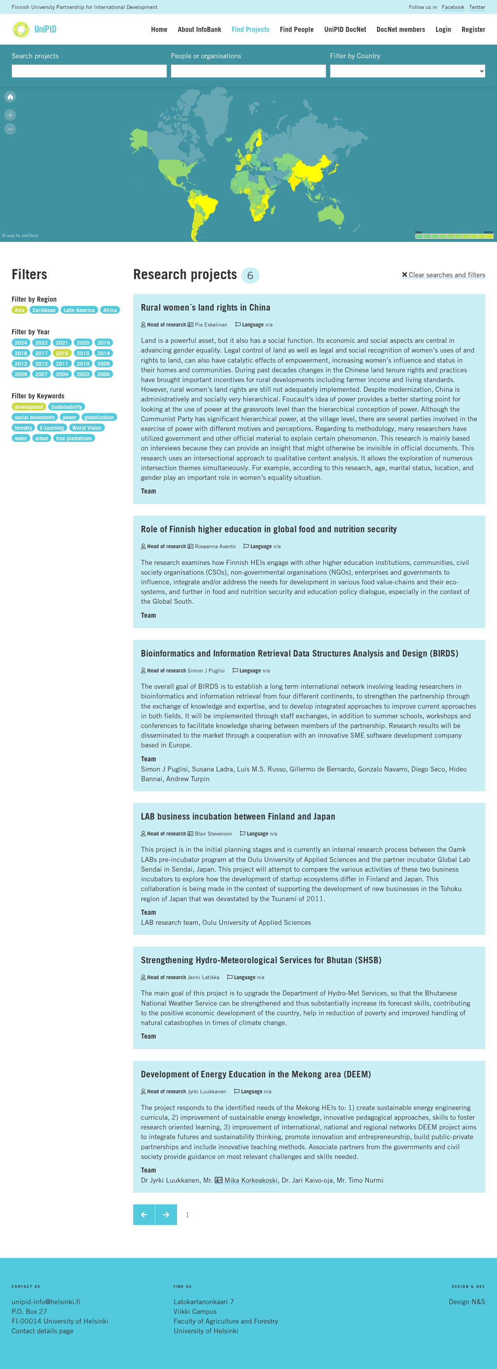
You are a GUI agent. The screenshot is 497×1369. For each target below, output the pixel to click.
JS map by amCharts (20, 235)
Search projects (35, 55)
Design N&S (467, 1301)
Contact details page (42, 1330)
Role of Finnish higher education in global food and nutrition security (269, 528)
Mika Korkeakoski (250, 1180)
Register (473, 29)
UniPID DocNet (345, 29)
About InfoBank (199, 29)
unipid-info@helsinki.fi (46, 1301)
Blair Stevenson (212, 833)
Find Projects (250, 29)
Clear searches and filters (446, 274)
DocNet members (401, 29)
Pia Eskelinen (210, 324)
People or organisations (206, 55)
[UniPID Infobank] (34, 29)
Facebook (453, 6)
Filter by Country (355, 55)
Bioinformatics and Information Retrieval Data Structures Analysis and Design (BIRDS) (300, 653)
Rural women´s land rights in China (206, 307)
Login (443, 29)
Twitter (477, 6)
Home (159, 29)
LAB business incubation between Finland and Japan (238, 816)
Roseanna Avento (214, 546)
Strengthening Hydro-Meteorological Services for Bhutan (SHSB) (261, 959)
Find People (297, 29)
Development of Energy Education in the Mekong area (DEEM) (256, 1073)
